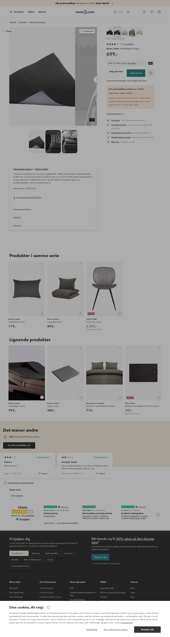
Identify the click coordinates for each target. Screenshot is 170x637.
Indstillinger (91, 629)
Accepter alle (147, 629)
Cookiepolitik (126, 622)
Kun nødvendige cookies (116, 629)
